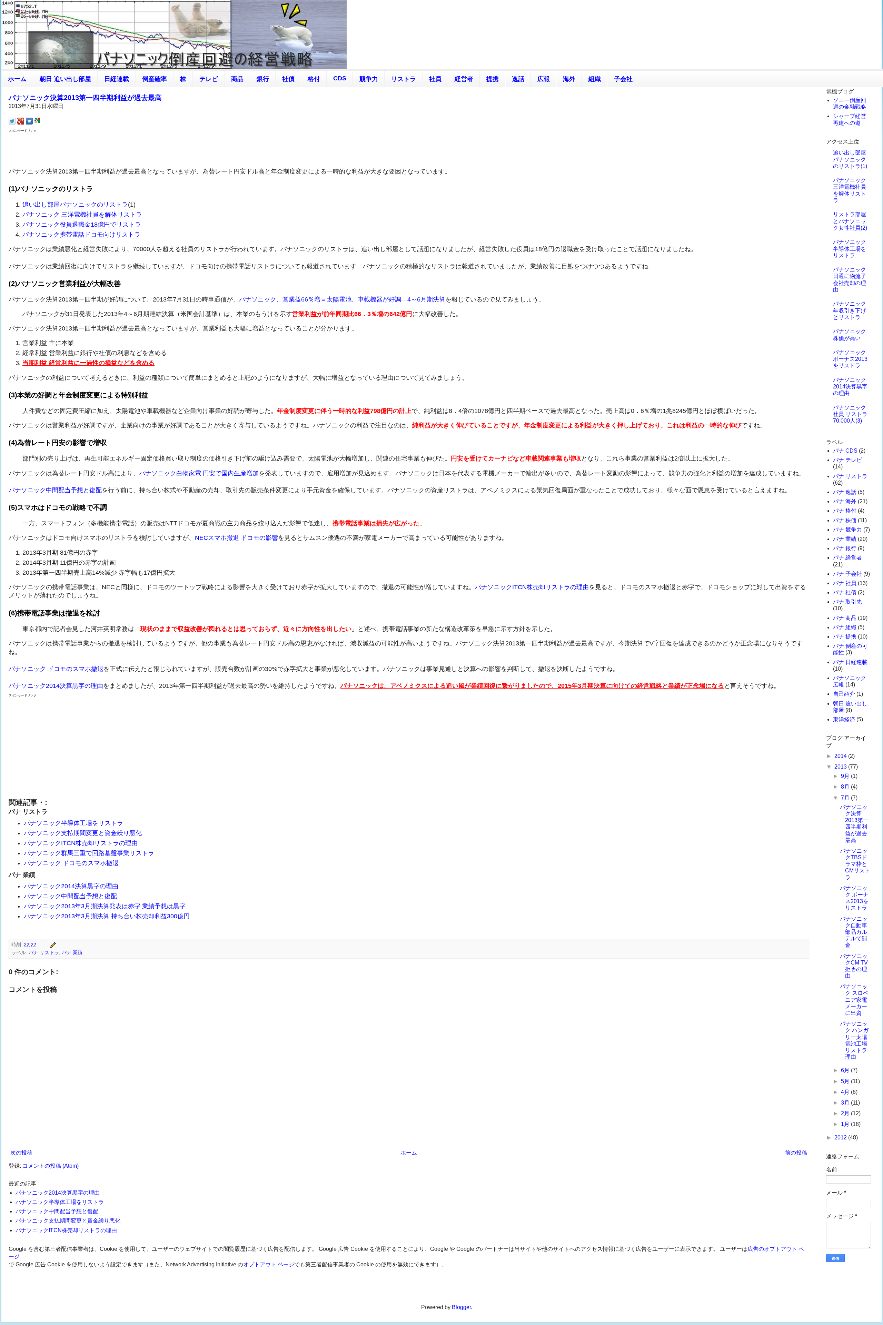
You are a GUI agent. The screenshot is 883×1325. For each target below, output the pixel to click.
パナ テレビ (847, 460)
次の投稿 (21, 1153)
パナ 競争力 (847, 530)
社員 (435, 79)
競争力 (368, 79)
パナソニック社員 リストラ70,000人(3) (850, 414)
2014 (841, 756)
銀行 (263, 79)
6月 (846, 1070)
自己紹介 (844, 694)
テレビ (208, 79)
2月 (846, 1113)
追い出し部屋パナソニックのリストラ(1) (850, 159)
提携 (492, 79)
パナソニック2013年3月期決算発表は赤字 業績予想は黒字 (105, 906)
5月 (846, 1081)
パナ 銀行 (844, 548)
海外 (569, 79)
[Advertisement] (408, 149)
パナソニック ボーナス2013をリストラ (850, 358)
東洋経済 (844, 719)
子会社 (623, 79)
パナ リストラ (44, 952)
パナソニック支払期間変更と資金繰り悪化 (83, 833)
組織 (594, 79)
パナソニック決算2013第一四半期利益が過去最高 (85, 97)
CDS (339, 78)
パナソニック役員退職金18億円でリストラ (81, 224)
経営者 (464, 79)
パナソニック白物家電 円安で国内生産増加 (199, 473)
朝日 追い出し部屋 (65, 79)
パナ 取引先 (847, 602)
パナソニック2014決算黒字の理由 (56, 685)
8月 (846, 787)
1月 (846, 1124)
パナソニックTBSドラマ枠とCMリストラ (855, 864)
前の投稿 (796, 1153)
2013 (841, 767)
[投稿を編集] (52, 944)
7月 (846, 798)
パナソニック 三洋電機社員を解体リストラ (82, 214)
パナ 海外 (844, 501)
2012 (841, 1137)
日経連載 (116, 79)
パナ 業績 (72, 952)
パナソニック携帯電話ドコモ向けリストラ (81, 234)
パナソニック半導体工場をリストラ (73, 823)
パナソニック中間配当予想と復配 (55, 490)
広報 (543, 79)
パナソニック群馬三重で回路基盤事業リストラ (89, 853)
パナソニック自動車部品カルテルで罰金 (853, 932)
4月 (846, 1092)
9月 (846, 776)
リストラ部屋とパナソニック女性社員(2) (850, 220)
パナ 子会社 (847, 574)
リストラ (403, 79)
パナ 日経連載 (850, 662)
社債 (288, 79)
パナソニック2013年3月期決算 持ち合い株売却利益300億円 (107, 916)
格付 (314, 79)
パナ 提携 (844, 637)
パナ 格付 (844, 511)
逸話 (518, 79)
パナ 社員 (844, 583)
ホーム (17, 79)
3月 (846, 1103)
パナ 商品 (844, 618)
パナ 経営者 (847, 558)
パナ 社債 (844, 592)
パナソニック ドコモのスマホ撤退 (56, 668)
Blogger (461, 1307)
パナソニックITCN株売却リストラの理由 (532, 587)
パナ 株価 (844, 520)
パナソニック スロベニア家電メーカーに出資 (854, 999)
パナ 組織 (844, 627)
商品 (237, 79)
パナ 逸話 (844, 492)
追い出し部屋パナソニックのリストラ (75, 204)
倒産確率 (154, 79)
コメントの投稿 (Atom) (50, 1166)
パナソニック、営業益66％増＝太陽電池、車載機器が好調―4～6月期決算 (342, 299)
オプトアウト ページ (268, 1264)
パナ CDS (845, 451)
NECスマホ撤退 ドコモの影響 (236, 537)
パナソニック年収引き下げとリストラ (849, 310)
